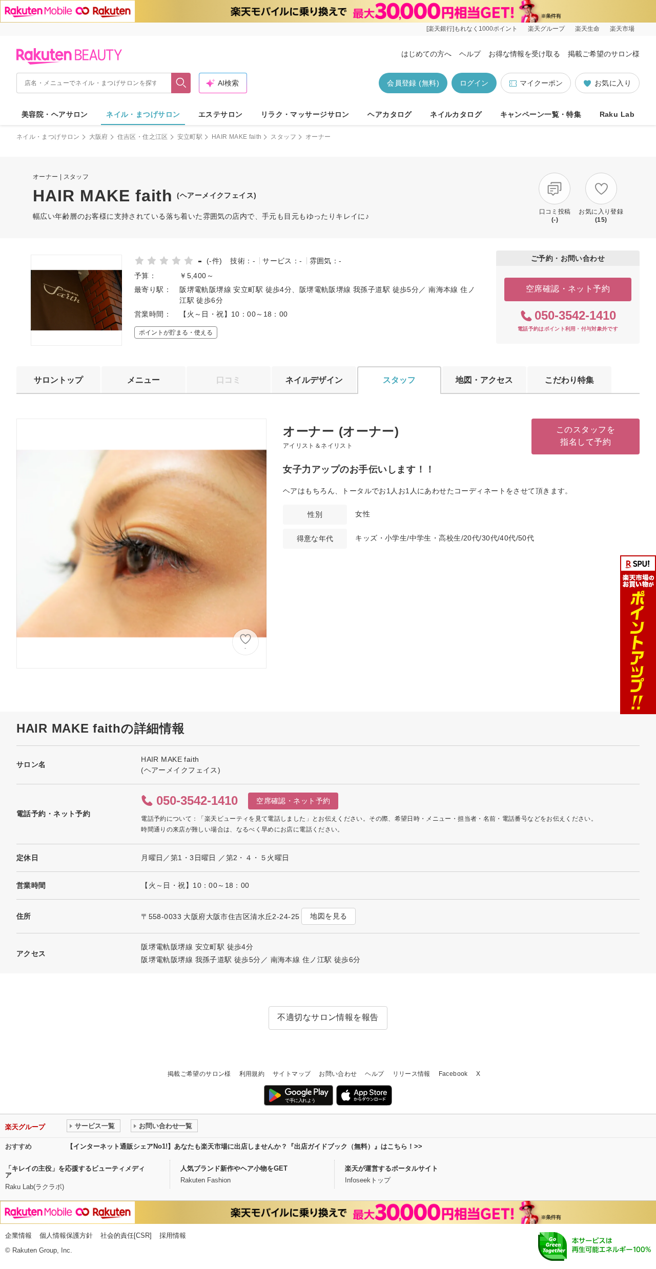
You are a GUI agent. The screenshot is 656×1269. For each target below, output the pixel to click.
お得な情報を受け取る (524, 54)
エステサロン (220, 114)
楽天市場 (622, 28)
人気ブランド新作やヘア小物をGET (234, 1168)
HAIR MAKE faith (236, 136)
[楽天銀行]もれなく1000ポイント (472, 28)
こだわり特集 (569, 380)
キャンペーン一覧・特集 (541, 114)
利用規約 (251, 1073)
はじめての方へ (426, 54)
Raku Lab (617, 114)
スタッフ (283, 136)
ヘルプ (470, 54)
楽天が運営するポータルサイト (391, 1168)
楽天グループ (546, 28)
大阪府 (98, 136)
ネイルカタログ (456, 114)
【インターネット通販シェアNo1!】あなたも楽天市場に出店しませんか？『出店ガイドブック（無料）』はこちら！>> (244, 1146)
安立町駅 (189, 136)
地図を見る (328, 916)
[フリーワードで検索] (181, 83)
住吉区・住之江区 (142, 136)
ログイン (474, 83)
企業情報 (18, 1235)
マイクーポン (541, 83)
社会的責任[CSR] (126, 1235)
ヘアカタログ (389, 114)
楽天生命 (587, 28)
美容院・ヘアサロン (55, 114)
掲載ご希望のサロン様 (604, 54)
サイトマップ (292, 1073)
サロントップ (58, 380)
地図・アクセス (484, 380)
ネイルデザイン (314, 380)
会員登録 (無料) (413, 83)
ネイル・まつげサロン (143, 114)
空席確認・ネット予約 (568, 288)
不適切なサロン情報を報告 (328, 1017)
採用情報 (172, 1235)
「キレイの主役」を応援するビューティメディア (75, 1171)
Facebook (453, 1073)
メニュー (143, 380)
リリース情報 (411, 1073)
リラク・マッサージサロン (305, 114)
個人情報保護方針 (66, 1235)
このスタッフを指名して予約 (585, 435)
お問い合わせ (338, 1073)
